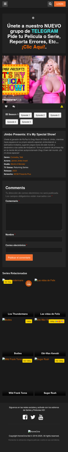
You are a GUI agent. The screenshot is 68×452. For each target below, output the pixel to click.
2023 (14, 170)
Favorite (6, 106)
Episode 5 (26, 121)
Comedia (15, 157)
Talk (21, 157)
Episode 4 (11, 121)
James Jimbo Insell (19, 160)
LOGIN (59, 3)
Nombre (10, 234)
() (14, 106)
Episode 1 (25, 115)
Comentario (12, 200)
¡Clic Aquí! (33, 46)
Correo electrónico (16, 245)
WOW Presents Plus (22, 174)
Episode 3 (55, 115)
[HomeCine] (19, 4)
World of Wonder (18, 164)
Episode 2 (40, 115)
